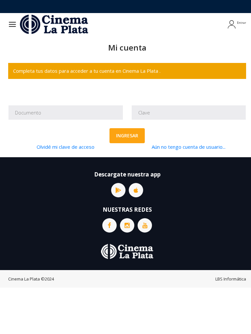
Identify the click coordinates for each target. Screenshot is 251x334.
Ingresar (127, 135)
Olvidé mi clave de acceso (65, 147)
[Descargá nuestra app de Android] (118, 190)
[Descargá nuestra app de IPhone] (136, 190)
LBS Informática (230, 279)
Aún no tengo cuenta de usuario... (189, 147)
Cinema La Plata (24, 279)
